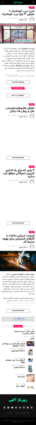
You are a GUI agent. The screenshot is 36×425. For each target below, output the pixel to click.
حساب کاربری (25, 413)
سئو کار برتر (14, 422)
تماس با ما (9, 413)
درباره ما (17, 413)
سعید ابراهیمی (23, 20)
